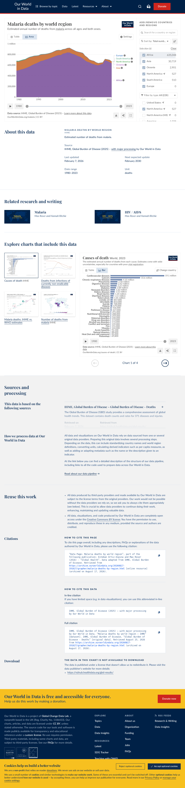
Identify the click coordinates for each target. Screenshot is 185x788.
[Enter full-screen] (131, 115)
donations (52, 770)
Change (168, 270)
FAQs (51, 743)
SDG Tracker (102, 752)
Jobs (127, 745)
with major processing (123, 149)
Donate (162, 6)
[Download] (116, 115)
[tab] (15, 36)
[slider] (27, 106)
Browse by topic (49, 6)
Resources (88, 6)
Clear (174, 48)
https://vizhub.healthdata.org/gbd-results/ (90, 672)
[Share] (123, 115)
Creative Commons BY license (103, 519)
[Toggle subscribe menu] (148, 6)
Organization (132, 727)
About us (130, 721)
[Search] (139, 6)
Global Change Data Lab (55, 716)
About (105, 6)
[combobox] (139, 6)
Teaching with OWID (106, 758)
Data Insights (102, 733)
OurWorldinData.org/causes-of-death (99, 352)
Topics (98, 721)
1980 (19, 106)
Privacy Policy (152, 778)
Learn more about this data (77, 113)
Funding (129, 733)
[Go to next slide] (165, 363)
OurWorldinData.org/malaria (21, 117)
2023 (129, 106)
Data (64, 6)
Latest (75, 6)
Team (128, 739)
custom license (33, 735)
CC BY (39, 117)
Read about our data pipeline (80, 474)
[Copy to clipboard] (155, 556)
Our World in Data (22, 6)
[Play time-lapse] (10, 106)
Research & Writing (166, 721)
